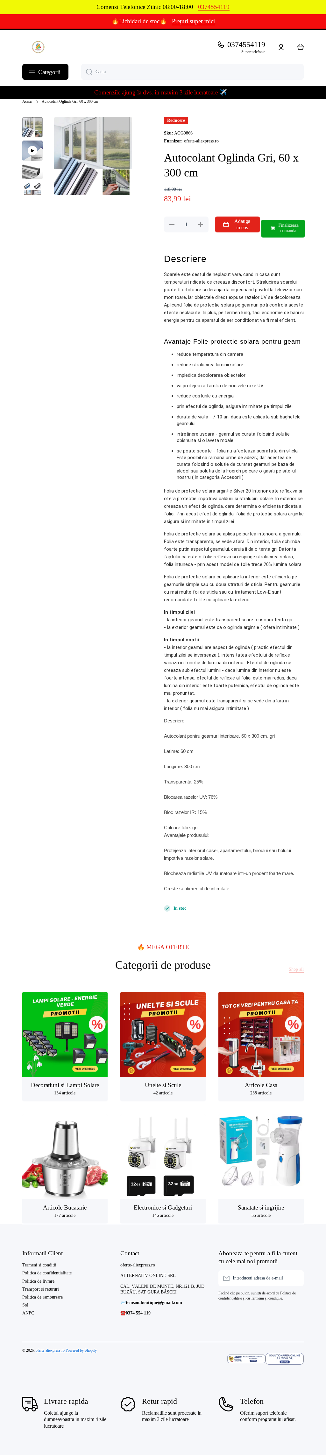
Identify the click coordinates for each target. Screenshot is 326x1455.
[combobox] (192, 72)
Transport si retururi (40, 1289)
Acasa (27, 101)
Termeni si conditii (39, 1265)
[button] (300, 47)
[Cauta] (86, 72)
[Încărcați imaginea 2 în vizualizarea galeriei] (32, 171)
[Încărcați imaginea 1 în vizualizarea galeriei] (32, 127)
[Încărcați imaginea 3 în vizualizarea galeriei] (32, 193)
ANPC (28, 1313)
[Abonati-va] (296, 1278)
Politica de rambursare (42, 1297)
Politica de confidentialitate (47, 1273)
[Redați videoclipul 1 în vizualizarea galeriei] (32, 151)
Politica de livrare (38, 1281)
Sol (25, 1305)
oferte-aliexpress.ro (50, 1350)
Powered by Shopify (81, 1350)
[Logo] (38, 47)
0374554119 (246, 44)
